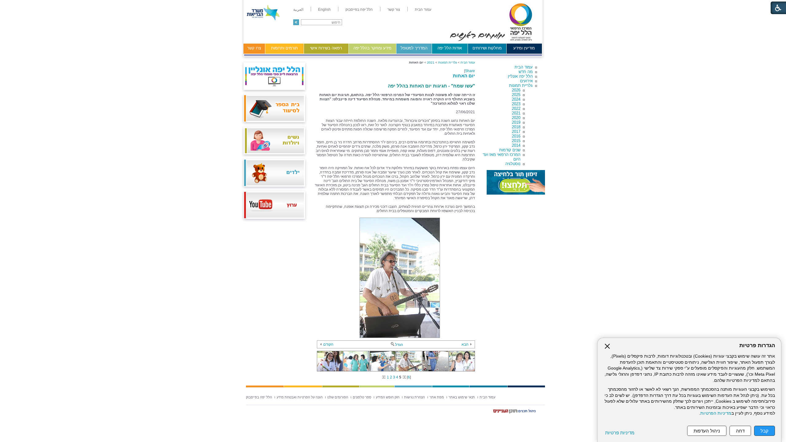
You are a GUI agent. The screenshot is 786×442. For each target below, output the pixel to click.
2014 (516, 145)
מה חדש (526, 71)
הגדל (399, 345)
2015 (516, 140)
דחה (740, 430)
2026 (516, 90)
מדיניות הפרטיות (715, 413)
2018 (516, 127)
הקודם (328, 344)
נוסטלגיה (512, 163)
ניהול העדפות (707, 430)
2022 (516, 108)
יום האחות (464, 75)
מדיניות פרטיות (619, 432)
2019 (516, 122)
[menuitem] (423, 9)
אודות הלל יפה (450, 48)
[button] (296, 22)
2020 (516, 117)
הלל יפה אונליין (520, 76)
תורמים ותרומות (284, 48)
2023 (516, 104)
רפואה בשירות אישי (326, 48)
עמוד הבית (524, 67)
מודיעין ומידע (524, 48)
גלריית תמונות (521, 85)
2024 (516, 99)
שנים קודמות (509, 150)
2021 (516, 113)
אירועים (526, 81)
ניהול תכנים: (526, 411)
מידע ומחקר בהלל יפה (372, 48)
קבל (764, 430)
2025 (516, 94)
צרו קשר (254, 48)
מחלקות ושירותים (487, 48)
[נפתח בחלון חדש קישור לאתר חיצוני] (516, 182)
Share (470, 71)
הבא (465, 344)
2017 (516, 131)
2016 (516, 136)
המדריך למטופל (414, 48)
